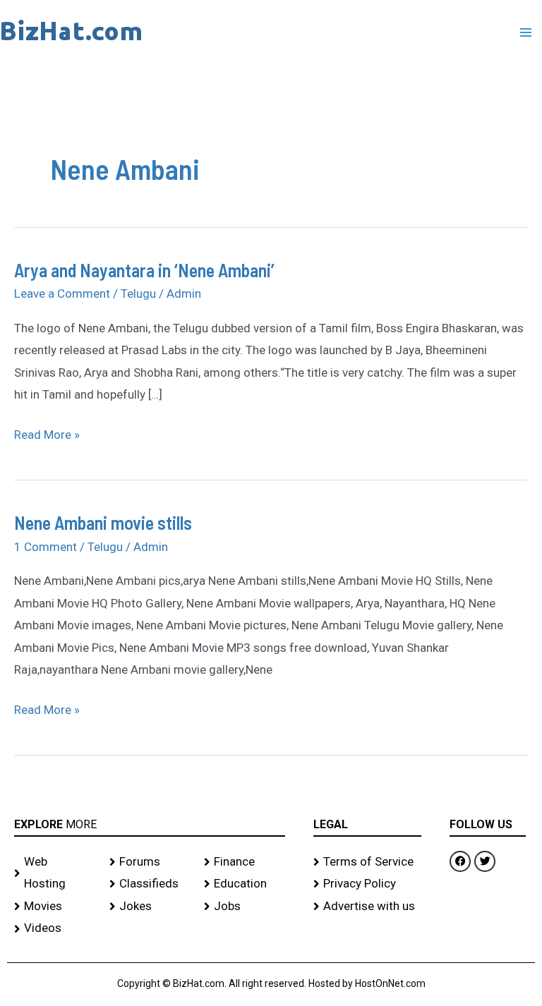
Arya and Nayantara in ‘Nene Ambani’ (144, 270)
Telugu (138, 293)
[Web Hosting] (54, 873)
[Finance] (244, 862)
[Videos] (54, 928)
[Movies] (54, 906)
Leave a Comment (62, 293)
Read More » (47, 433)
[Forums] (150, 862)
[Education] (244, 884)
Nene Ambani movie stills (103, 522)
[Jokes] (150, 906)
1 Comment (45, 547)
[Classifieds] (150, 884)
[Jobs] (244, 906)
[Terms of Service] (367, 862)
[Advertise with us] (367, 906)
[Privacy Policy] (367, 884)
